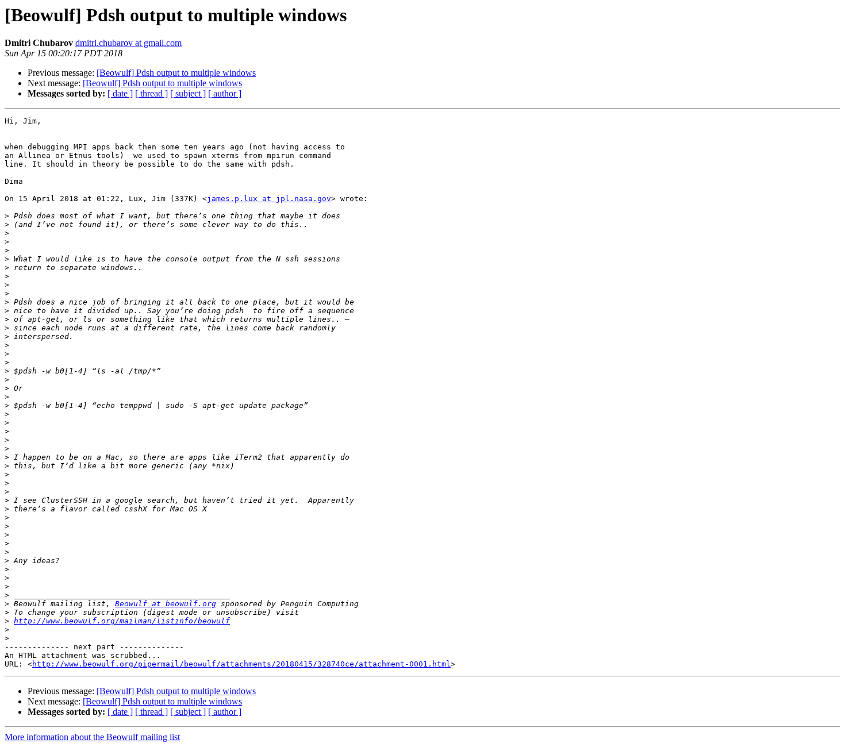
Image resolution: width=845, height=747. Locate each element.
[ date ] (120, 93)
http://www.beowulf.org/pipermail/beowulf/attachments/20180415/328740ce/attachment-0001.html (241, 664)
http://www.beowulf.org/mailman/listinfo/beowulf (122, 621)
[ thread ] (151, 93)
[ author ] (224, 93)
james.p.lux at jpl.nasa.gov (269, 198)
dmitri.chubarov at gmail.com (128, 43)
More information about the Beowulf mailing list (92, 737)
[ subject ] (188, 93)
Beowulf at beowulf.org (165, 603)
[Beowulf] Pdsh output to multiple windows (176, 73)
